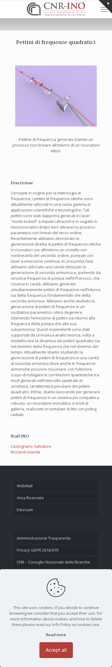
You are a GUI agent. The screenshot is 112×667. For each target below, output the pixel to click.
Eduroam (25, 509)
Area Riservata (30, 497)
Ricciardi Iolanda (25, 452)
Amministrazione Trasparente (44, 538)
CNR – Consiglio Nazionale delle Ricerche (53, 562)
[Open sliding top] (105, 6)
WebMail (25, 485)
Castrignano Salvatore (31, 446)
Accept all (56, 650)
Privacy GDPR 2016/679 (37, 550)
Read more (56, 634)
